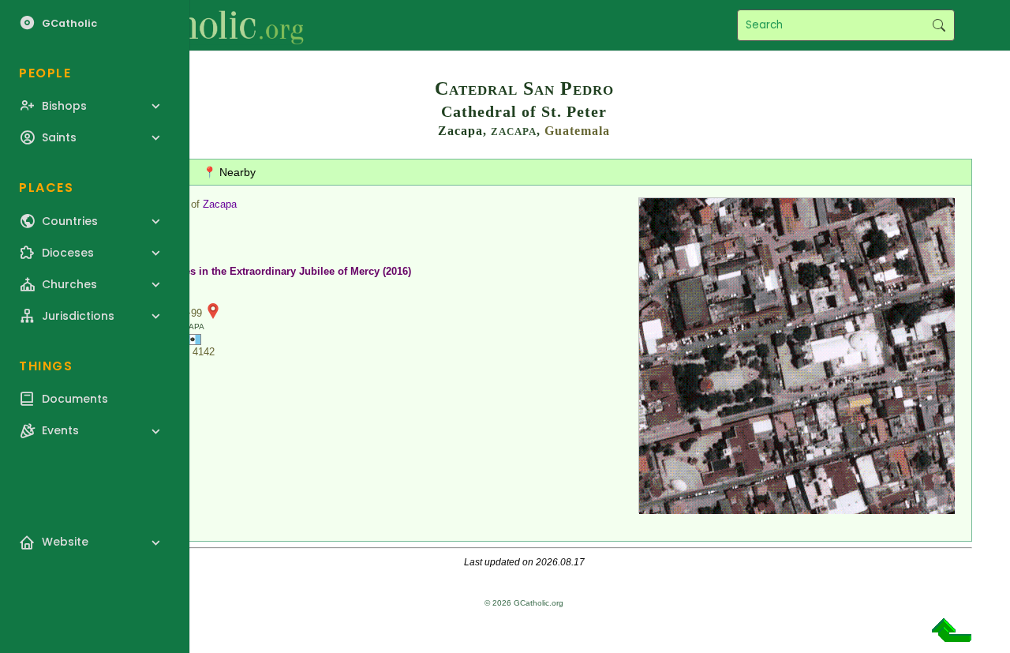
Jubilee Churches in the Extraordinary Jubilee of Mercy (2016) (260, 271)
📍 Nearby (229, 172)
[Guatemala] (192, 338)
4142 (204, 352)
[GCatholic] (194, 25)
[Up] (951, 636)
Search (938, 25)
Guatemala (577, 130)
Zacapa (220, 204)
